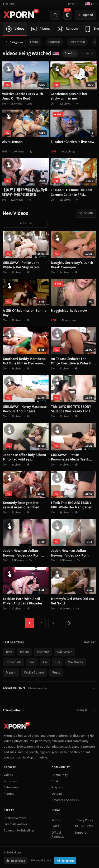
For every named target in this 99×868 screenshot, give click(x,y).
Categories (16, 42)
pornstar (54, 42)
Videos (8, 775)
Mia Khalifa (75, 662)
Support (80, 832)
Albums (9, 794)
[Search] (55, 15)
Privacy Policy (84, 820)
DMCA (56, 826)
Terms (56, 820)
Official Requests (58, 834)
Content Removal (15, 818)
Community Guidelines (19, 830)
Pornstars (10, 781)
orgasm (11, 672)
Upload (57, 794)
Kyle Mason (64, 651)
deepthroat (77, 42)
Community (60, 775)
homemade (13, 662)
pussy (56, 672)
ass (45, 662)
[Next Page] (69, 623)
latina (34, 42)
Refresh (90, 642)
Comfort (70, 53)
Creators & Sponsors (65, 800)
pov (32, 662)
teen (9, 651)
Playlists (57, 787)
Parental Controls (15, 824)
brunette (43, 651)
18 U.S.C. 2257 (84, 826)
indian (24, 651)
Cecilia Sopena (34, 672)
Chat (55, 781)
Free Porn (9, 3)
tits (57, 662)
